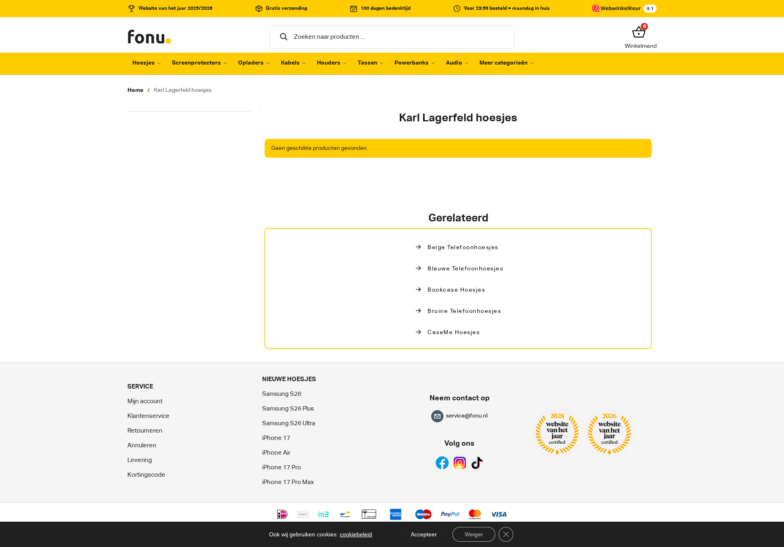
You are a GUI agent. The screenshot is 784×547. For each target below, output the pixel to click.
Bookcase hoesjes (456, 290)
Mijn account (145, 401)
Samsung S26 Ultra (288, 423)
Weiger (474, 534)
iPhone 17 (276, 438)
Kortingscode (146, 475)
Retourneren (145, 431)
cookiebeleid (356, 534)
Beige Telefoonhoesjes (463, 247)
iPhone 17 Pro (281, 467)
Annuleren (141, 445)
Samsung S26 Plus (288, 409)
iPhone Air (276, 453)
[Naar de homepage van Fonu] (149, 37)
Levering (139, 460)
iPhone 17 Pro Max (288, 482)
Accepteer (424, 534)
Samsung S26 (281, 394)
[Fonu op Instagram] (460, 463)
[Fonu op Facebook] (442, 463)
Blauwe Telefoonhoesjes (465, 269)
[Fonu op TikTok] (477, 463)
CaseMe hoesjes (454, 332)
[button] (641, 32)
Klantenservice (148, 416)
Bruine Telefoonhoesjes (464, 311)
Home (135, 90)
